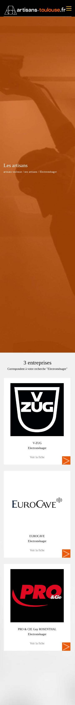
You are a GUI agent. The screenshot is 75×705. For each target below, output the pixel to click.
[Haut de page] (68, 698)
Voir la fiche (37, 457)
